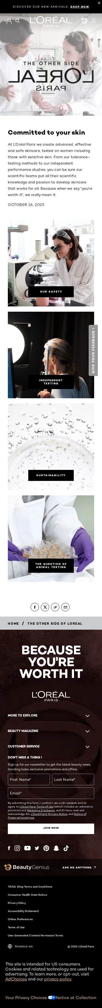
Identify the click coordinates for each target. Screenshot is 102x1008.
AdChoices (16, 979)
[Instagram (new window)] (17, 848)
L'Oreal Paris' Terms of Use (37, 806)
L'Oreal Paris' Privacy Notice (49, 813)
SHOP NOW (79, 6)
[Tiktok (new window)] (66, 848)
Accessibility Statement (23, 910)
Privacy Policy (17, 902)
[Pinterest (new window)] (46, 848)
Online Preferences (20, 919)
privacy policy (57, 979)
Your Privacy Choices (26, 997)
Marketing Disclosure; (41, 810)
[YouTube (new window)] (27, 848)
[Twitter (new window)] (37, 848)
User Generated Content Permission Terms (35, 935)
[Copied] (55, 607)
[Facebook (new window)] (9, 848)
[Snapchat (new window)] (56, 848)
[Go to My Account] (9, 21)
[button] (93, 350)
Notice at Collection (76, 997)
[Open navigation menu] (94, 20)
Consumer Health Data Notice (27, 894)
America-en (24, 946)
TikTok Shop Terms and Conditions (30, 886)
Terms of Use (16, 927)
